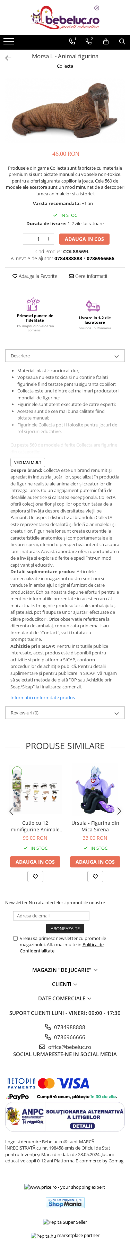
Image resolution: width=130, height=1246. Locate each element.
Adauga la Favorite (37, 276)
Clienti (62, 984)
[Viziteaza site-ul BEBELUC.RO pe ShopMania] (65, 1202)
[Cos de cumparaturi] (105, 42)
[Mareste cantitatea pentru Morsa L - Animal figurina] (49, 239)
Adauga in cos (84, 239)
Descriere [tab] (20, 356)
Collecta (65, 66)
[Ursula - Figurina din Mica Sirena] (95, 789)
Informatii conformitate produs (42, 697)
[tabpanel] (65, 110)
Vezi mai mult (27, 462)
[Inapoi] (5, 58)
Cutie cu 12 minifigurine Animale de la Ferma (35, 826)
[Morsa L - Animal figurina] (65, 110)
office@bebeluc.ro (69, 1046)
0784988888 (69, 1027)
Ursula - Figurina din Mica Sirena (95, 826)
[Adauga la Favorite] (35, 876)
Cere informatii (90, 276)
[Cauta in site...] (122, 42)
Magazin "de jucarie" (62, 969)
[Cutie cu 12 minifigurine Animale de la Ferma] (35, 789)
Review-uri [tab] (24, 713)
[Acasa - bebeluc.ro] (65, 17)
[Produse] (9, 43)
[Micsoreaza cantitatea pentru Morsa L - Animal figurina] (28, 239)
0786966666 (69, 1037)
